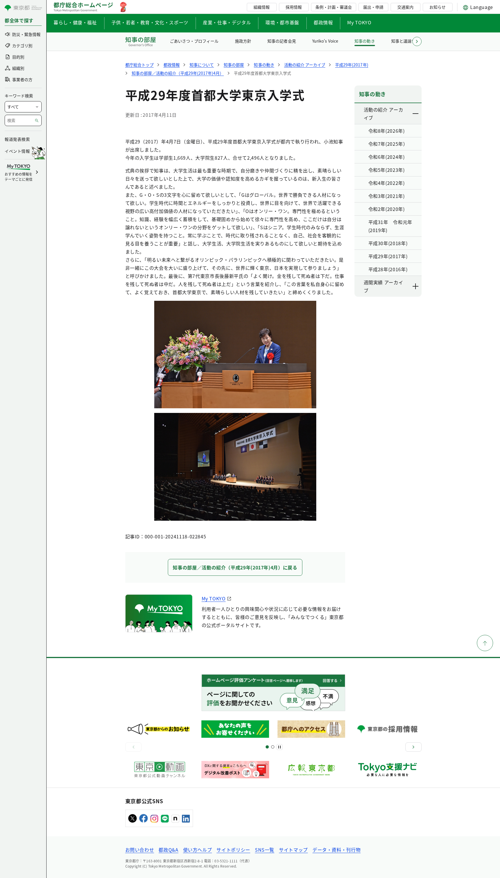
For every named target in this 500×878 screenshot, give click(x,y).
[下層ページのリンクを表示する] (415, 113)
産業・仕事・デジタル (227, 22)
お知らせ (437, 7)
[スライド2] (272, 746)
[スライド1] (267, 746)
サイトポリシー (233, 849)
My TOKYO (359, 22)
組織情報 (261, 7)
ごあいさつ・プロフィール (194, 41)
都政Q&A (168, 849)
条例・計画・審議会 (333, 7)
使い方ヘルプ (197, 849)
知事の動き (364, 41)
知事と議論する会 (407, 41)
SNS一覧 (264, 849)
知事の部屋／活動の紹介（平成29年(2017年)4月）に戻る (235, 567)
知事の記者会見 (281, 41)
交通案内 (405, 7)
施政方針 (243, 41)
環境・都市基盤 (282, 22)
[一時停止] (279, 747)
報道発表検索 (17, 139)
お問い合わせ (139, 849)
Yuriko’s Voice (325, 41)
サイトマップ (293, 849)
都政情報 (323, 22)
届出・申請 (373, 7)
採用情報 (294, 7)
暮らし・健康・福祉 (75, 22)
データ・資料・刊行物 (336, 849)
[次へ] (413, 747)
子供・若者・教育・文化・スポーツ (149, 22)
